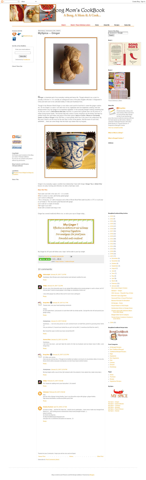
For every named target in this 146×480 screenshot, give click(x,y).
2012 (112, 243)
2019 (112, 226)
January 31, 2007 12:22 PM (61, 354)
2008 (112, 253)
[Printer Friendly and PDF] (45, 259)
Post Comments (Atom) (52, 459)
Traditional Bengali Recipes (118, 351)
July (113, 271)
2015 (112, 236)
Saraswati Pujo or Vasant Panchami (121, 298)
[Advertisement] (20, 99)
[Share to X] (56, 259)
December (115, 258)
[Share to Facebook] (58, 259)
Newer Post (41, 456)
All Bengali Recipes (115, 347)
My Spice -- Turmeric (114, 405)
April (113, 278)
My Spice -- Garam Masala (116, 403)
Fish (111, 360)
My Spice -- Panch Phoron (115, 409)
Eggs (111, 354)
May (113, 276)
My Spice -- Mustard (114, 407)
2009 (112, 251)
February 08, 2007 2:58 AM (57, 392)
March (114, 281)
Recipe (112, 379)
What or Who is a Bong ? (115, 133)
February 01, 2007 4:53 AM (55, 381)
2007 (112, 256)
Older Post (100, 456)
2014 (112, 239)
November (115, 261)
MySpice (61, 261)
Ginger (57, 261)
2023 (112, 216)
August (114, 268)
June (113, 273)
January (114, 286)
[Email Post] (71, 256)
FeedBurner (26, 59)
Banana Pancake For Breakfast (120, 300)
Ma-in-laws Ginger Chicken (119, 288)
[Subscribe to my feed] (14, 36)
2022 (112, 219)
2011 (112, 246)
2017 (112, 231)
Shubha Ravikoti (48, 407)
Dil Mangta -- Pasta (117, 303)
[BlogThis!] (54, 259)
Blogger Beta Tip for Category (120, 314)
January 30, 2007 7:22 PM (55, 285)
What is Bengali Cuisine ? (116, 138)
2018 (112, 228)
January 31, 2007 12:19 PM (59, 339)
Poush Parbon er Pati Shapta (119, 305)
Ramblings (113, 367)
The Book (112, 377)
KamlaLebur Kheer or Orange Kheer (122, 308)
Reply (44, 280)
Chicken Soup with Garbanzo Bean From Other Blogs (121, 311)
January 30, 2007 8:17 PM (60, 302)
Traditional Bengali (69, 261)
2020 (112, 223)
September (115, 266)
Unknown (46, 392)
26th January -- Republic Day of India (122, 293)
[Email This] (52, 259)
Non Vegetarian (114, 358)
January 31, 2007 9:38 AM (58, 321)
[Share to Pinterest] (60, 259)
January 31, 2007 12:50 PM (59, 369)
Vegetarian (113, 356)
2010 (112, 248)
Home (71, 456)
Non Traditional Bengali (117, 349)
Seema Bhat (47, 339)
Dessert (112, 364)
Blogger (92, 475)
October (114, 263)
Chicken (112, 362)
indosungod (46, 274)
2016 (112, 233)
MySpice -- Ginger (116, 290)
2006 (112, 322)
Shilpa (45, 285)
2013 (112, 241)
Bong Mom (46, 302)
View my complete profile (115, 127)
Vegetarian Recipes (115, 381)
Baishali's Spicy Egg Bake (119, 295)
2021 (112, 221)
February (114, 283)
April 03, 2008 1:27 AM (60, 407)
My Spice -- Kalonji (113, 411)
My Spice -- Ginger (113, 402)
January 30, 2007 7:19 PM (58, 274)
